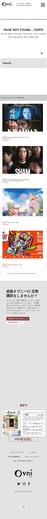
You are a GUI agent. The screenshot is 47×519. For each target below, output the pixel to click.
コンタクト (33, 452)
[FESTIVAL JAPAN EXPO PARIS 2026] (10, 227)
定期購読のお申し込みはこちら (18, 319)
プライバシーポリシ (32, 456)
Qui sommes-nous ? (23, 461)
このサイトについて (17, 452)
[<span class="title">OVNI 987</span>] (23, 410)
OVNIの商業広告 (14, 456)
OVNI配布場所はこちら (15, 322)
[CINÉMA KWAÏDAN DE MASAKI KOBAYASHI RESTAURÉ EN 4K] (16, 142)
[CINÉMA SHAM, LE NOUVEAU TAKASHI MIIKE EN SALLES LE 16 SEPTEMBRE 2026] (16, 185)
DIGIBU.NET (20, 97)
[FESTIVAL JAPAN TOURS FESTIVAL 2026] (12, 269)
